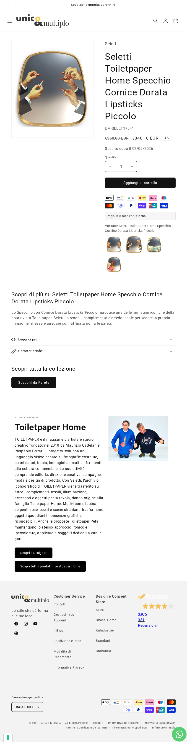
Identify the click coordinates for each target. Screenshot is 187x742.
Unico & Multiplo (50, 723)
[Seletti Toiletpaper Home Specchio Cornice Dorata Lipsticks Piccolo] (134, 244)
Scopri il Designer (33, 553)
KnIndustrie (105, 630)
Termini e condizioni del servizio (86, 727)
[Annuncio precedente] (9, 5)
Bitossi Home (106, 620)
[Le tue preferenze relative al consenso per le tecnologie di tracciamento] (8, 737)
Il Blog (58, 630)
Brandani (103, 640)
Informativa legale (164, 727)
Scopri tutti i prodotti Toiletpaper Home (50, 566)
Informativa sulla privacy (160, 722)
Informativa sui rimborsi (123, 722)
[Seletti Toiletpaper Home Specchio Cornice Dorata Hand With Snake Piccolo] (114, 244)
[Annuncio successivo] (178, 5)
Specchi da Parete (33, 382)
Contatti (60, 604)
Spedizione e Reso (67, 641)
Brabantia (103, 651)
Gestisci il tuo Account (64, 617)
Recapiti (98, 722)
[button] (10, 21)
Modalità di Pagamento (62, 654)
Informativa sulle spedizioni (130, 727)
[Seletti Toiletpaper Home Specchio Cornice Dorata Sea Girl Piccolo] (154, 244)
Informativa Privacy (69, 667)
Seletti (111, 43)
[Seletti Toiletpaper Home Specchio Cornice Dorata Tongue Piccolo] (114, 265)
